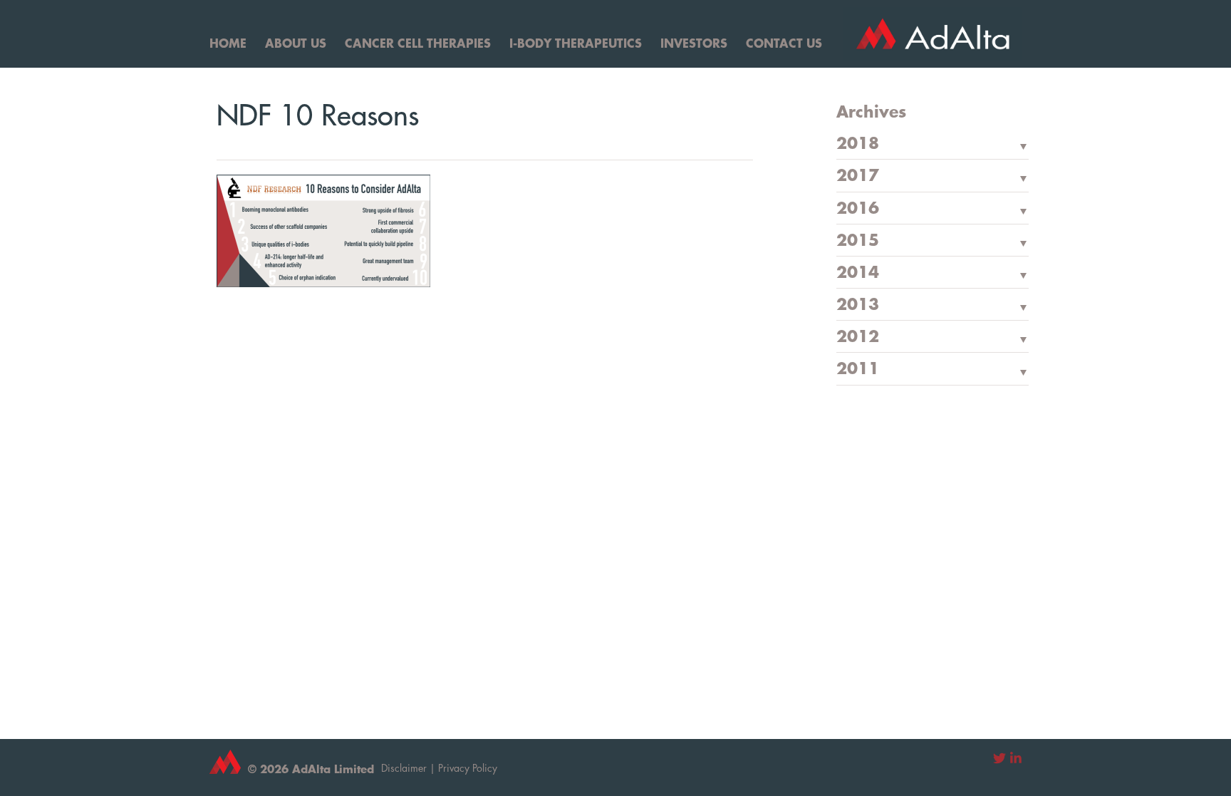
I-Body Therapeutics (575, 43)
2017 (857, 176)
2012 (857, 337)
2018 (857, 144)
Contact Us (784, 43)
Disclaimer (404, 768)
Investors (693, 43)
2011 (857, 369)
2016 (857, 209)
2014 (857, 273)
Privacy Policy (467, 768)
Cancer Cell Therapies (418, 43)
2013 (857, 305)
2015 (857, 241)
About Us (295, 43)
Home (227, 43)
